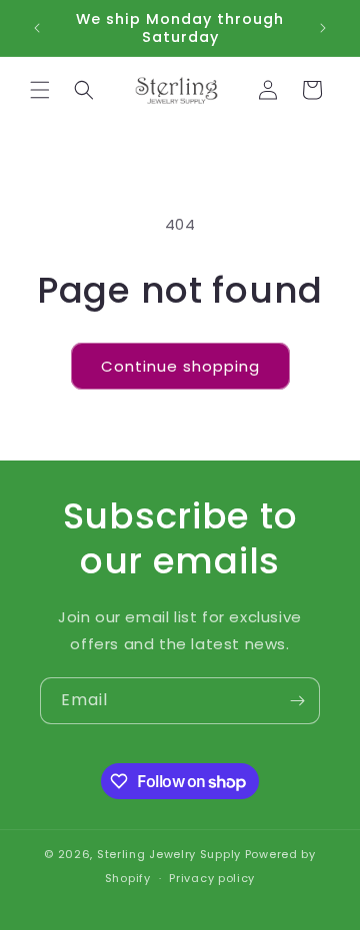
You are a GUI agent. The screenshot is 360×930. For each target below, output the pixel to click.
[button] (40, 90)
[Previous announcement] (37, 28)
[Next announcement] (323, 28)
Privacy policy (212, 878)
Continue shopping (180, 366)
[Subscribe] (297, 700)
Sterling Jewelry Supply (169, 854)
